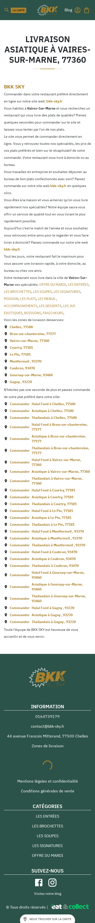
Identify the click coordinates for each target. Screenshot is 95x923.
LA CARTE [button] (19, 10)
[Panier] (86, 10)
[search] (7, 10)
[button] (68, 10)
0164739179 (47, 716)
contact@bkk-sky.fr (47, 726)
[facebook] (39, 882)
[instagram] (52, 882)
